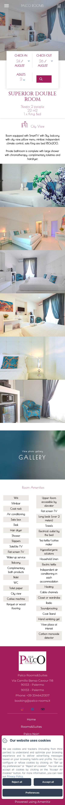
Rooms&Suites (31, 726)
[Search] (44, 79)
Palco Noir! (31, 734)
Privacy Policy (15, 776)
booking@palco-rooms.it (32, 700)
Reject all (17, 781)
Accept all (48, 781)
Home (31, 719)
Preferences (32, 792)
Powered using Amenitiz (32, 801)
